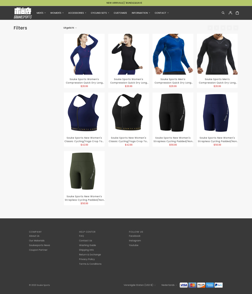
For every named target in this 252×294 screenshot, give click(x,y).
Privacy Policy (87, 259)
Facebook (134, 236)
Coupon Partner (38, 250)
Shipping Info (86, 250)
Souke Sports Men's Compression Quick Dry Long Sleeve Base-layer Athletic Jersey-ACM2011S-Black (217, 81)
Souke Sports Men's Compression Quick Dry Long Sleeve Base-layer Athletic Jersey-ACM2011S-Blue (173, 81)
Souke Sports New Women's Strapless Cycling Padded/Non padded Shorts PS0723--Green (84, 198)
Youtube (133, 245)
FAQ (81, 236)
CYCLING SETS (99, 13)
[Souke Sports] (23, 13)
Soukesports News (39, 245)
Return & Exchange (90, 254)
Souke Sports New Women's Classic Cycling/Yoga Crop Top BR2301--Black (128, 139)
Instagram (135, 240)
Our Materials (36, 240)
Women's (55, 13)
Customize (120, 13)
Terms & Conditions (90, 264)
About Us (34, 236)
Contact (160, 13)
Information (140, 13)
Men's (40, 13)
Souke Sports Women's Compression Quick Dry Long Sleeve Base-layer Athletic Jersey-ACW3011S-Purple (84, 81)
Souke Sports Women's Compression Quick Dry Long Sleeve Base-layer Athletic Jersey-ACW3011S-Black (128, 81)
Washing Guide (87, 245)
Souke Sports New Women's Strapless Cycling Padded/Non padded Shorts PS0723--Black (173, 139)
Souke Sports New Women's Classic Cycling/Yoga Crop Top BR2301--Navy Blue (84, 139)
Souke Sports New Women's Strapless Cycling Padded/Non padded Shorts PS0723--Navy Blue (217, 139)
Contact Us (85, 240)
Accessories (76, 13)
